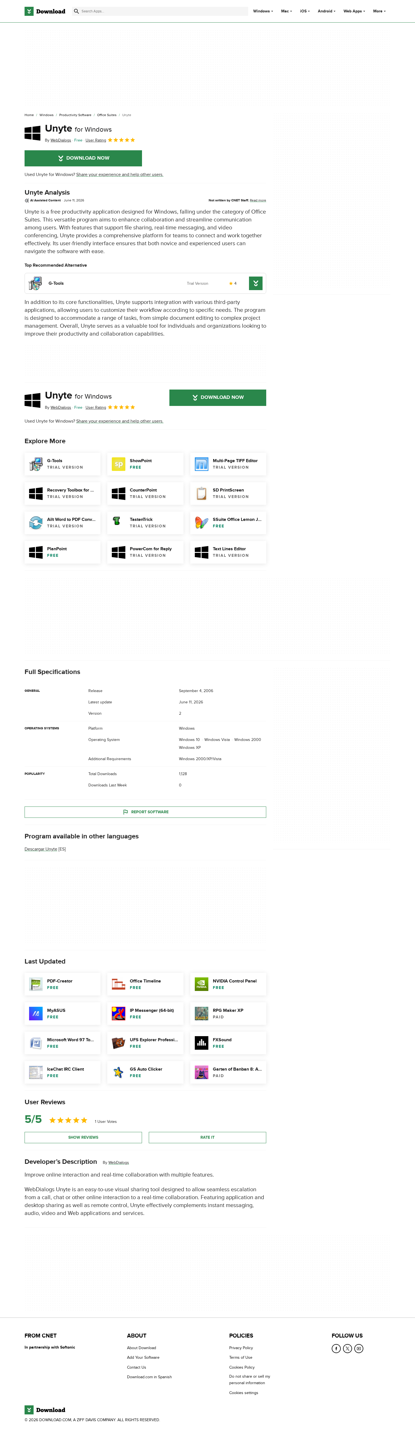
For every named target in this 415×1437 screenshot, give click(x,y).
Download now (88, 158)
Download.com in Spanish (149, 1377)
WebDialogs (118, 1162)
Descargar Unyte (41, 849)
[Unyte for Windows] (32, 133)
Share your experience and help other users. (119, 174)
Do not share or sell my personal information (249, 1379)
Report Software (150, 812)
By (58, 140)
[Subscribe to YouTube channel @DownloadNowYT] (358, 1348)
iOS (303, 11)
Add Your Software (143, 1357)
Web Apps (353, 11)
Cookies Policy (242, 1367)
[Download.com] (45, 11)
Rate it (207, 1137)
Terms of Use (240, 1357)
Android (325, 11)
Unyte (78, 128)
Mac (285, 11)
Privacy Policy (241, 1347)
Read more (258, 200)
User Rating (96, 140)
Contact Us (136, 1367)
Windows (261, 11)
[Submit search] (76, 11)
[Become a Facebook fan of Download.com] (336, 1348)
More (378, 11)
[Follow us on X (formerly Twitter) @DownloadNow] (347, 1348)
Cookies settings (243, 1392)
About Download (141, 1347)
